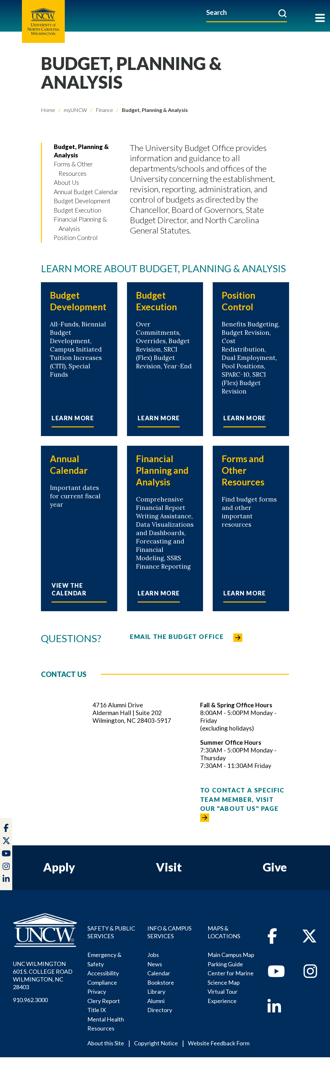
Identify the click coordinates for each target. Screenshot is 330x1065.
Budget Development (82, 200)
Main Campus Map (231, 954)
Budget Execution (77, 210)
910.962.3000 (30, 999)
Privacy (96, 991)
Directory (159, 1009)
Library (156, 991)
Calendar (158, 973)
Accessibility (103, 973)
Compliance (102, 982)
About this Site (105, 1043)
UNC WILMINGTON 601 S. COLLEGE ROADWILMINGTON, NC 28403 (43, 975)
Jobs (153, 954)
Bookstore (160, 982)
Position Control (76, 237)
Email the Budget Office (177, 636)
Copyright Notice (156, 1043)
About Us (66, 182)
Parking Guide (225, 964)
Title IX (96, 1009)
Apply (59, 867)
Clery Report (103, 1000)
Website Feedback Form (218, 1043)
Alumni (156, 1000)
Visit (169, 867)
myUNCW (75, 110)
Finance (104, 110)
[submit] (282, 13)
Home (48, 110)
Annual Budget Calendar (86, 191)
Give (275, 867)
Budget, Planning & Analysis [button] (81, 151)
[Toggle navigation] (320, 18)
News (154, 964)
